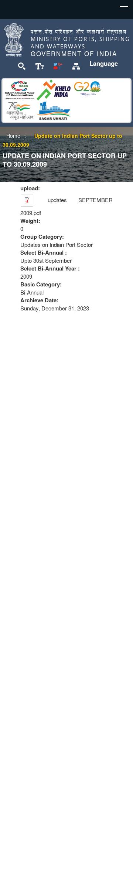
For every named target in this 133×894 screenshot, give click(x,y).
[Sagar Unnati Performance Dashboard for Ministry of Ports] (54, 109)
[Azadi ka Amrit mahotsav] (20, 109)
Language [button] (103, 63)
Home (13, 135)
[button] (124, 8)
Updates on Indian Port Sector (56, 244)
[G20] (88, 89)
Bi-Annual (32, 292)
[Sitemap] (76, 65)
